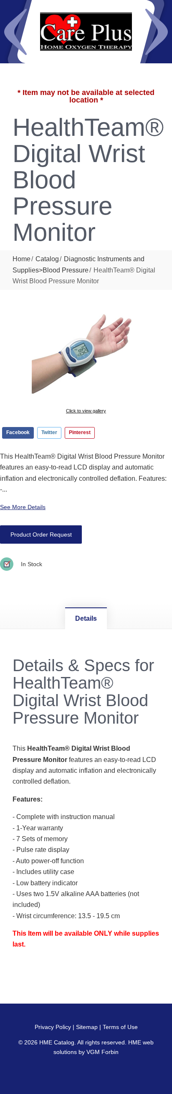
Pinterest (80, 432)
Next (156, 31)
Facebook (18, 432)
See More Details (23, 507)
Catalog (47, 258)
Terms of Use (120, 1027)
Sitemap (87, 1027)
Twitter (49, 432)
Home (21, 258)
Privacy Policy (53, 1027)
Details (86, 618)
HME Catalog (56, 1042)
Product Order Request (41, 534)
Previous (15, 31)
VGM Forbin (102, 1052)
